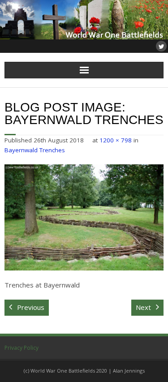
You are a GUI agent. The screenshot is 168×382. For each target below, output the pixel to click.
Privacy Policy (21, 348)
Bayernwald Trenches (34, 150)
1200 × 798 (115, 140)
